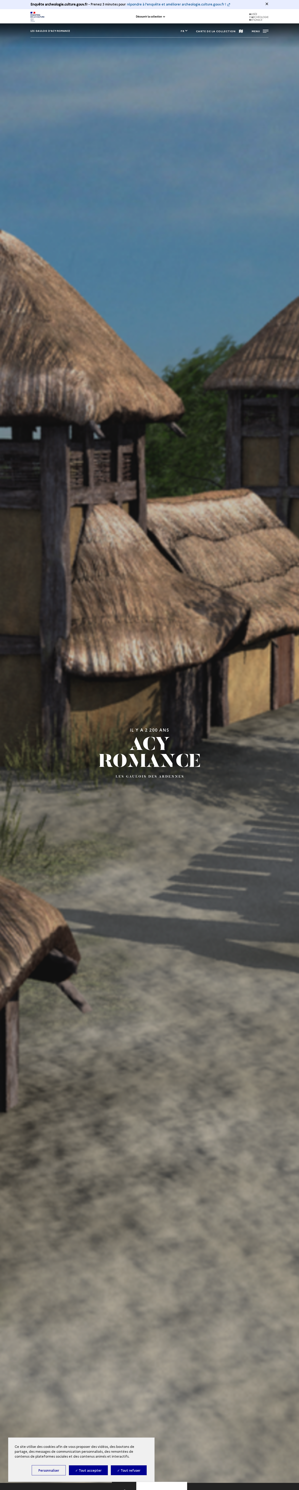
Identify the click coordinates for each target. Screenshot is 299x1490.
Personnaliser (48, 1470)
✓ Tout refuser (128, 1470)
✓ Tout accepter (88, 1470)
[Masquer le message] (266, 3)
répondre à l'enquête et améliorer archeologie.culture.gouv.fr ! (176, 4)
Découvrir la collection (149, 16)
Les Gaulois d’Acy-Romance (50, 30)
